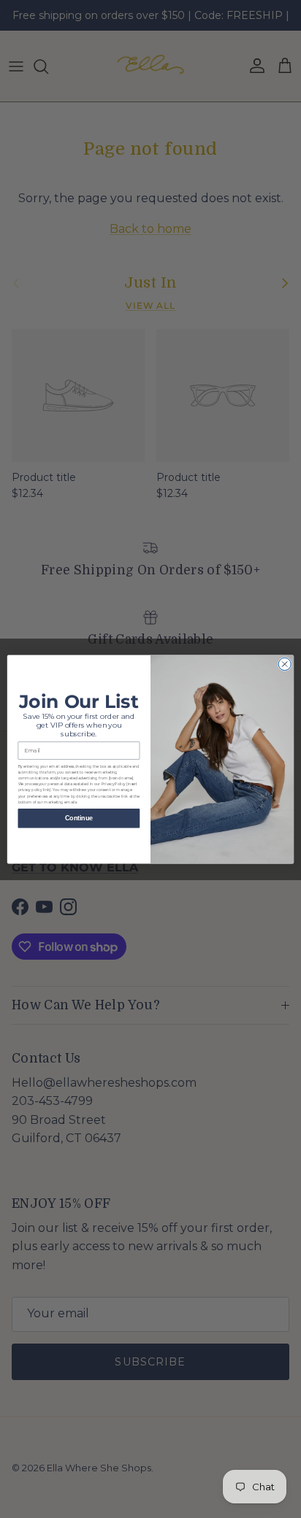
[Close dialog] (284, 664)
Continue (79, 818)
